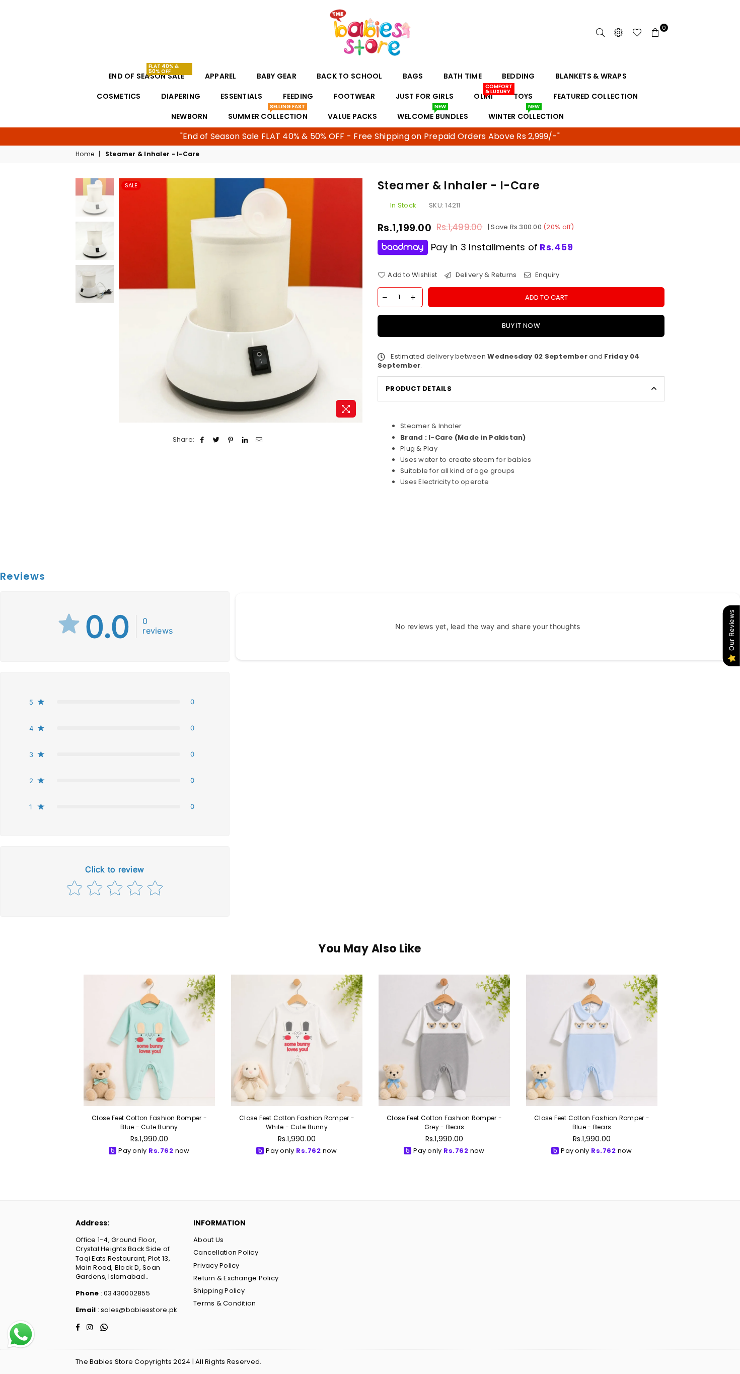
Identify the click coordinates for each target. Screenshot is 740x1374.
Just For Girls (425, 96)
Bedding (518, 76)
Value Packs (352, 116)
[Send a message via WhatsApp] (21, 1334)
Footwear (355, 96)
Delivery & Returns (485, 275)
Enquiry (546, 275)
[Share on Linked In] (245, 439)
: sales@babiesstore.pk (136, 1310)
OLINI (487, 93)
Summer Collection (268, 113)
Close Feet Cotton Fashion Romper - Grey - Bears (444, 1122)
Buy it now (521, 325)
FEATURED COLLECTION (595, 96)
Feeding (298, 96)
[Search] (600, 32)
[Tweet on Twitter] (216, 439)
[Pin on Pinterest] (231, 439)
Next (353, 300)
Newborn (189, 116)
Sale (131, 185)
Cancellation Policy (225, 1252)
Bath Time (462, 76)
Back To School (350, 76)
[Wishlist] (637, 32)
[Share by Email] (259, 439)
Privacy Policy (216, 1265)
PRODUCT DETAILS (419, 388)
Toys (523, 96)
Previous (127, 300)
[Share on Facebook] (202, 439)
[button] (115, 702)
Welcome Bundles (432, 113)
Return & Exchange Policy (235, 1278)
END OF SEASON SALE (146, 73)
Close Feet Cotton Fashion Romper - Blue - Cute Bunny (149, 1122)
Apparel (221, 76)
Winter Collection (526, 113)
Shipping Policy (219, 1290)
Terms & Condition (224, 1303)
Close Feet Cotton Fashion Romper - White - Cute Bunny (296, 1122)
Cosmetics (118, 96)
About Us (208, 1240)
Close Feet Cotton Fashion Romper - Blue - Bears (591, 1122)
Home (85, 154)
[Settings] (619, 32)
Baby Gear (277, 76)
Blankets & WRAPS (591, 76)
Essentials (241, 96)
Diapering (180, 96)
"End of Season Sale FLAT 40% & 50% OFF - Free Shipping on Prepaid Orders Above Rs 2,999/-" (370, 136)
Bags (413, 76)
